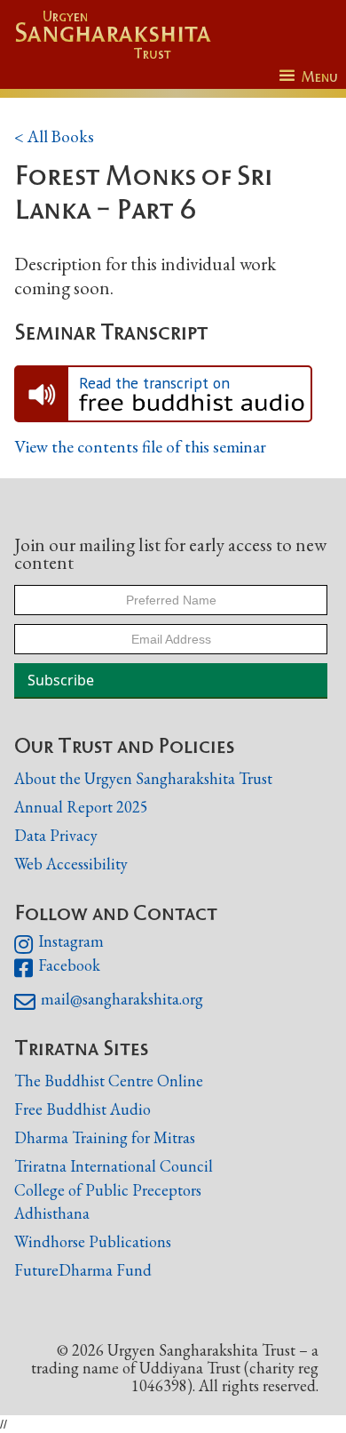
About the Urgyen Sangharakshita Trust (143, 778)
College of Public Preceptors (107, 1190)
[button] (308, 76)
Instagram (59, 944)
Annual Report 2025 (81, 807)
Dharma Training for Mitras (104, 1137)
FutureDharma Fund (83, 1270)
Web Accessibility (71, 863)
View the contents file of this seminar (140, 447)
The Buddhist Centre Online (108, 1080)
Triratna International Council (113, 1166)
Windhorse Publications (92, 1241)
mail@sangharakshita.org (108, 1002)
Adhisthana (52, 1213)
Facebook (57, 968)
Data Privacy (56, 835)
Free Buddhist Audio (82, 1109)
